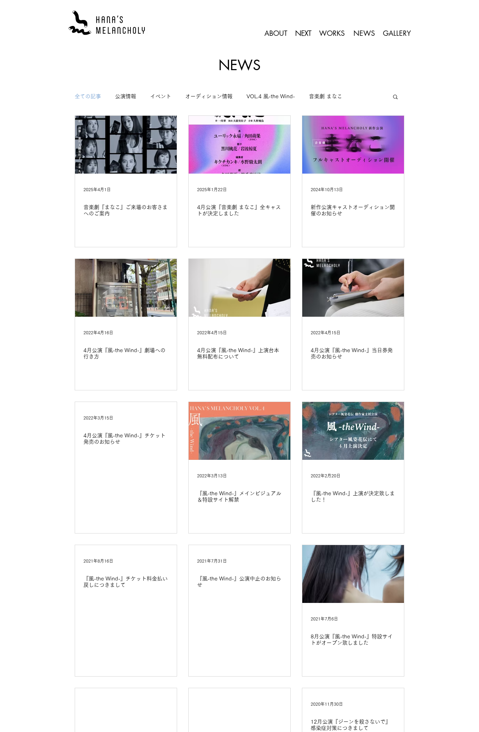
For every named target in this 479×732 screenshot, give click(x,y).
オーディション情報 (208, 96)
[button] (395, 97)
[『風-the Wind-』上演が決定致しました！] (353, 431)
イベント (160, 96)
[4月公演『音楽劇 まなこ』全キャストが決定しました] (239, 145)
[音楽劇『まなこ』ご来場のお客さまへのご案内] (126, 145)
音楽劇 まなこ (325, 96)
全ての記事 (88, 96)
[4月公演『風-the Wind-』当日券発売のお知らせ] (353, 288)
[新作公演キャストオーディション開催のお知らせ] (353, 145)
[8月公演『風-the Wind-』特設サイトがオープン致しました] (353, 574)
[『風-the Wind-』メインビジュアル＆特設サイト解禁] (239, 431)
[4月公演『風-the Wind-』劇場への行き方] (126, 288)
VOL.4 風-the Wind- (271, 96)
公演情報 (125, 96)
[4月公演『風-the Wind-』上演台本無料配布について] (239, 288)
